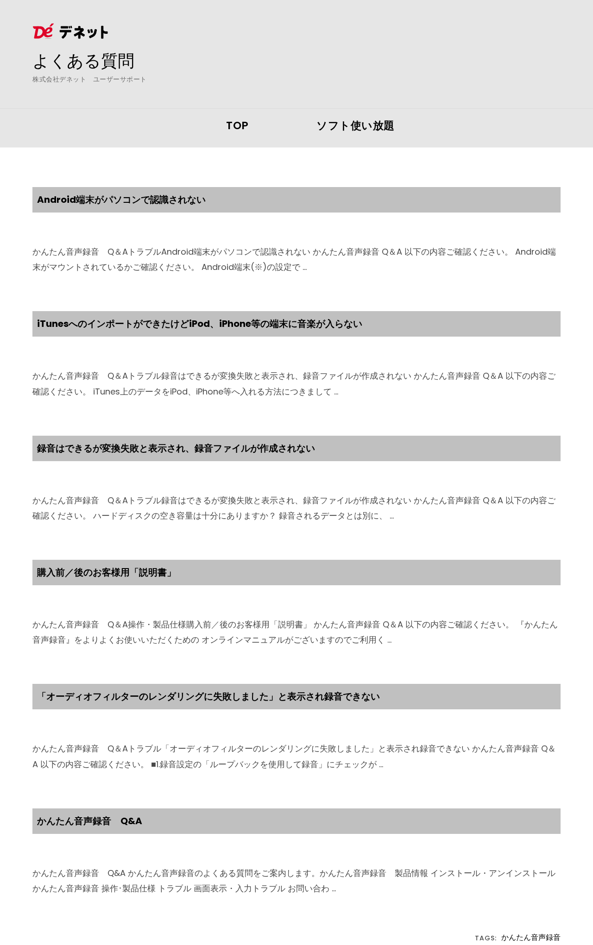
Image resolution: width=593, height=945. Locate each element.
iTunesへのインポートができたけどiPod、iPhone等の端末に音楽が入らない (199, 323)
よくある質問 (83, 61)
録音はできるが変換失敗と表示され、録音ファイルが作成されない (176, 448)
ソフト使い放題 (355, 125)
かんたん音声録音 (531, 938)
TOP (237, 125)
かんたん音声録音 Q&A (89, 820)
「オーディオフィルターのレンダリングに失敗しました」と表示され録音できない (208, 696)
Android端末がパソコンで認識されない (121, 199)
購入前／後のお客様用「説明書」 (106, 572)
